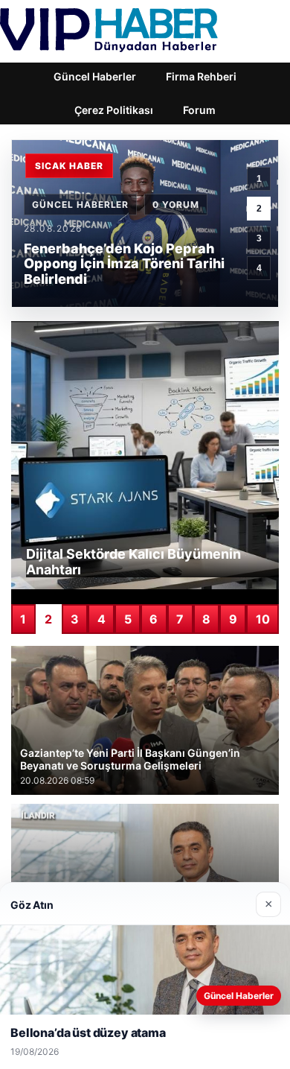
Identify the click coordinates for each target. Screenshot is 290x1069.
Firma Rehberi (201, 76)
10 (263, 619)
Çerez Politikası (113, 110)
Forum (199, 110)
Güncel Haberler (95, 76)
